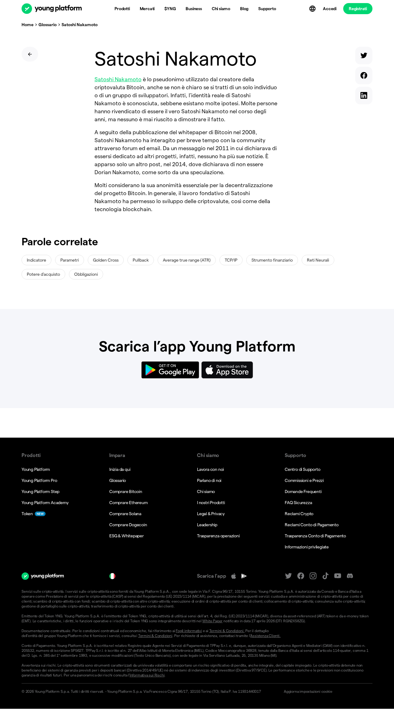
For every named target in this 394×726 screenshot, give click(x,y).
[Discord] (350, 576)
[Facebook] (300, 576)
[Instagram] (313, 576)
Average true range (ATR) (187, 260)
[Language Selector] (313, 8)
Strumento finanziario (272, 260)
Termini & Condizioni (155, 636)
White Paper (212, 621)
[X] (288, 576)
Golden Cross (106, 260)
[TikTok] (325, 576)
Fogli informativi (189, 631)
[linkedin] (363, 97)
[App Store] (233, 576)
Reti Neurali (318, 260)
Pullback (141, 260)
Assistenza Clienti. (265, 636)
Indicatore (36, 260)
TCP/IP (231, 260)
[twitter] (363, 57)
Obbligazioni (86, 274)
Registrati (358, 8)
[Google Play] (244, 576)
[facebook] (363, 77)
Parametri (69, 260)
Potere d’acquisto (43, 274)
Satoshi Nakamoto (118, 79)
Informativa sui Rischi (147, 675)
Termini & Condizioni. (227, 631)
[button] (325, 691)
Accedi (329, 8)
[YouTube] (337, 576)
